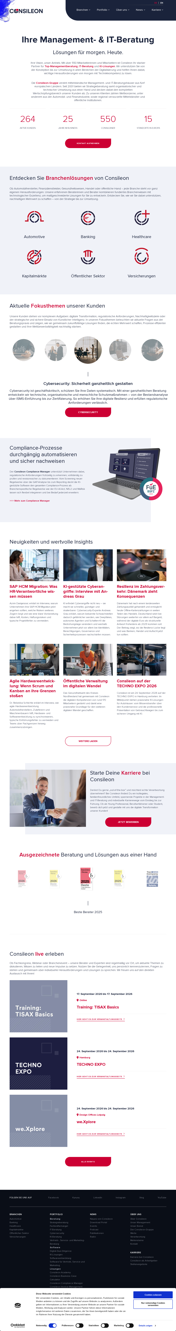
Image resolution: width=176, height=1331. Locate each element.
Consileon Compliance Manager (66, 1283)
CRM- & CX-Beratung (88, 416)
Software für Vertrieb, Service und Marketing (67, 1263)
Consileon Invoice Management (66, 1286)
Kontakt (134, 1244)
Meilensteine (137, 1240)
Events (93, 1226)
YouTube (162, 1197)
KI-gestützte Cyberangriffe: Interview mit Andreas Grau (85, 591)
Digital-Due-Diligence (61, 1251)
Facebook (53, 1197)
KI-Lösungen (107, 66)
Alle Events (88, 1162)
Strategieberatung (59, 1222)
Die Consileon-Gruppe (142, 1229)
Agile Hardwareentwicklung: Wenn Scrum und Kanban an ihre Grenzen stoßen (33, 688)
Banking (14, 1222)
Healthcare (15, 1226)
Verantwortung (137, 1236)
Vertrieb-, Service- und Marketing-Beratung (67, 1242)
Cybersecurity (57, 1233)
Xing (141, 1197)
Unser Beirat (136, 1226)
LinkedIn (98, 1197)
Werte (133, 1233)
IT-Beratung (86, 66)
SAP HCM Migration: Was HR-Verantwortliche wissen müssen (33, 591)
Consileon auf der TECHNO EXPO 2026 (137, 683)
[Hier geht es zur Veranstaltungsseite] (38, 1031)
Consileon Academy (60, 1272)
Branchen (82, 10)
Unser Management (140, 1222)
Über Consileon (138, 1219)
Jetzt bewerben (128, 822)
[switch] (79, 1325)
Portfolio (102, 10)
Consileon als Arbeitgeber (144, 1260)
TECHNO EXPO (91, 1064)
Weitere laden (88, 741)
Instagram (121, 1197)
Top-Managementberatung (61, 66)
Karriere (156, 10)
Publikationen (97, 1233)
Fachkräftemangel (59, 1226)
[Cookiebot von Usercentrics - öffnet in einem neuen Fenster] (18, 1326)
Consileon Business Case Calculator (63, 1278)
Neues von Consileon (101, 1219)
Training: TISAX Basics (98, 1007)
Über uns (121, 10)
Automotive (15, 1219)
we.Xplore (86, 1121)
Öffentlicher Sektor (19, 1233)
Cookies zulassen (153, 1295)
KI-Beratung (56, 1236)
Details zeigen (145, 1325)
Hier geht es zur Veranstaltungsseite (99, 1019)
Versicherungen (18, 1236)
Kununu (76, 1197)
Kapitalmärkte (16, 1229)
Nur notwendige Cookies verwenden (153, 1304)
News (139, 10)
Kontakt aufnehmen (88, 143)
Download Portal (98, 1222)
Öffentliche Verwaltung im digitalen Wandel (85, 683)
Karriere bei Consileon (142, 1257)
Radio (93, 1236)
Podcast (94, 1229)
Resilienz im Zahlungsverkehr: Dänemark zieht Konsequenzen (141, 591)
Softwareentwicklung (60, 1258)
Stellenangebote (139, 1264)
